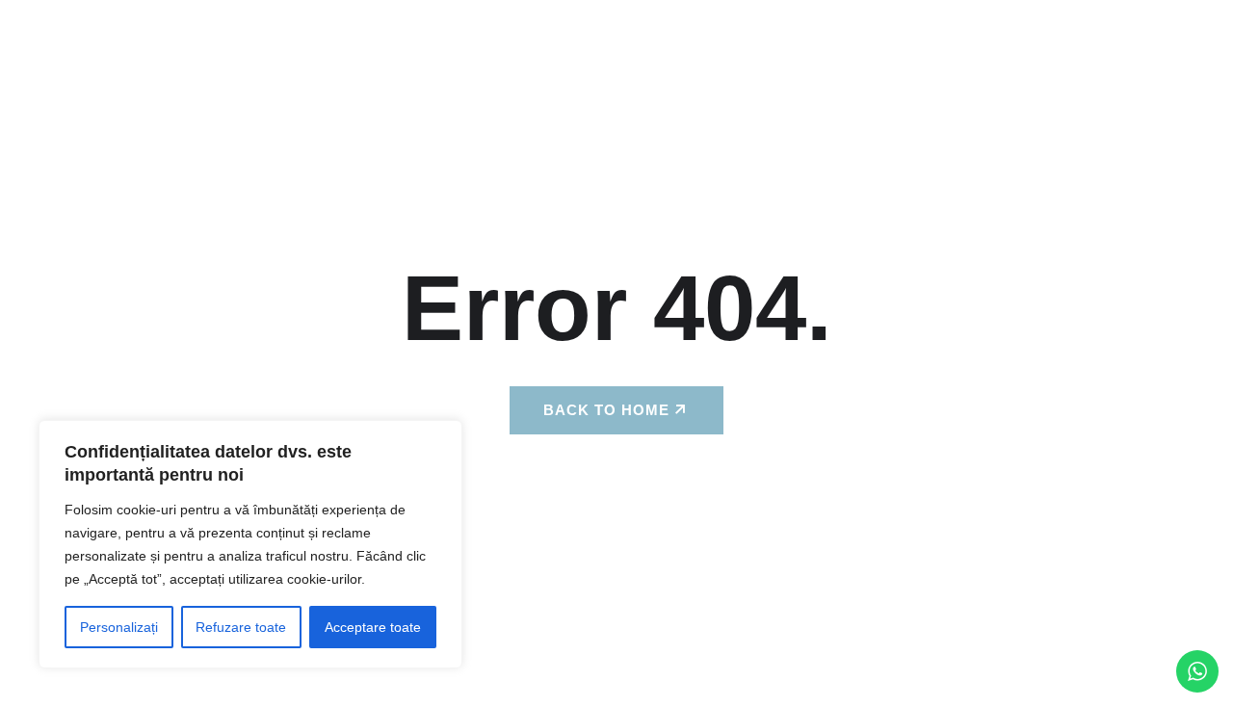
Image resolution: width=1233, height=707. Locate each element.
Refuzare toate (241, 627)
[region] (250, 544)
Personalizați (119, 627)
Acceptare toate (373, 627)
